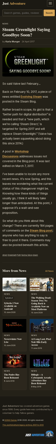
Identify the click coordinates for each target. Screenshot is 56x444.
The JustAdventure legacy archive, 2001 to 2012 (23, 425)
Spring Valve (26, 255)
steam (35, 255)
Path (19, 255)
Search (49, 13)
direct (4, 255)
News (5, 24)
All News (49, 271)
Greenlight (12, 255)
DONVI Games (10, 420)
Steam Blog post (41, 230)
